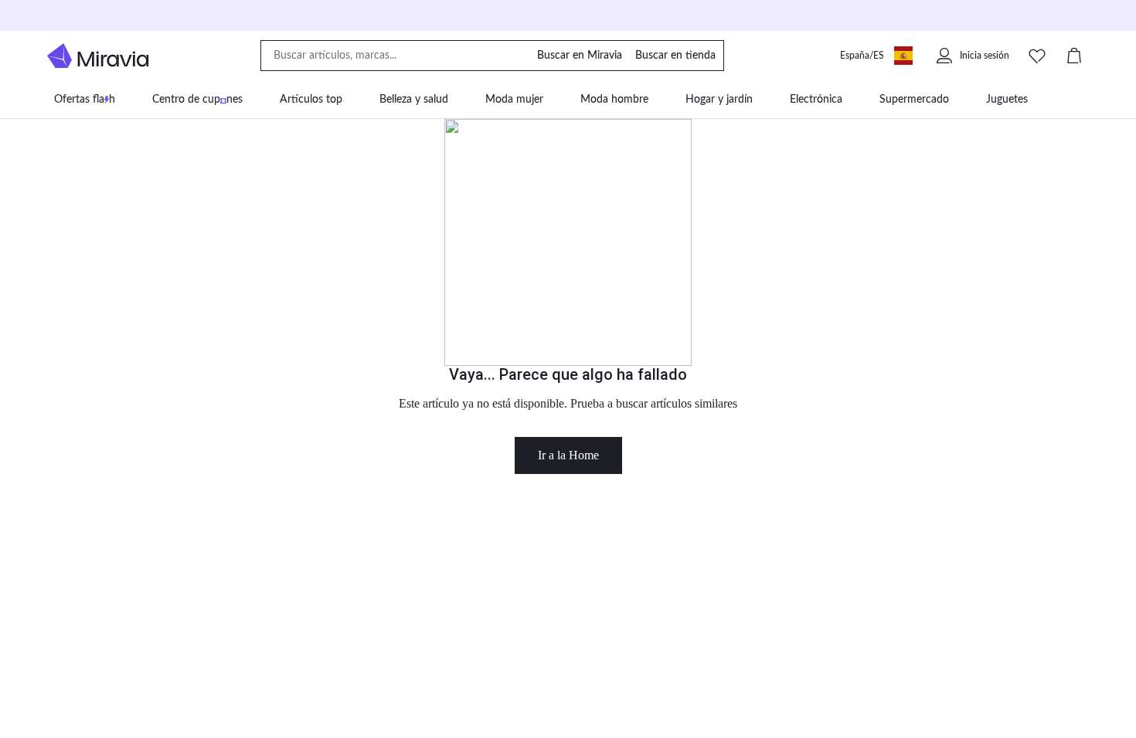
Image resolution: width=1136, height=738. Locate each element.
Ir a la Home (568, 455)
